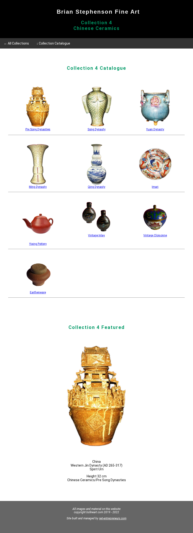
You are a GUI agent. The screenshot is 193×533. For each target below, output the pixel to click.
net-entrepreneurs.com (112, 518)
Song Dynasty (96, 129)
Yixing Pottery (38, 244)
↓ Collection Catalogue (53, 43)
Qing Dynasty (96, 187)
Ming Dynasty (38, 187)
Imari (155, 187)
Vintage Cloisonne (155, 235)
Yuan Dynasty (155, 129)
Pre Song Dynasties (37, 129)
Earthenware (38, 292)
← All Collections (16, 43)
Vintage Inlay (96, 235)
